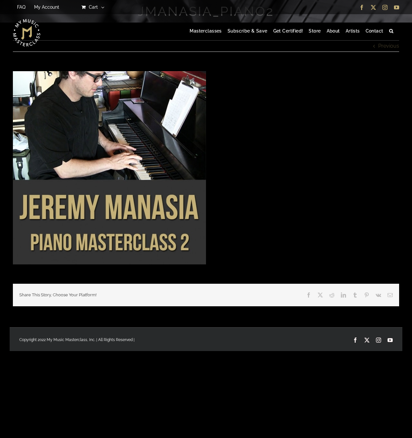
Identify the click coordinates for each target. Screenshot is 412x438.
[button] (391, 31)
